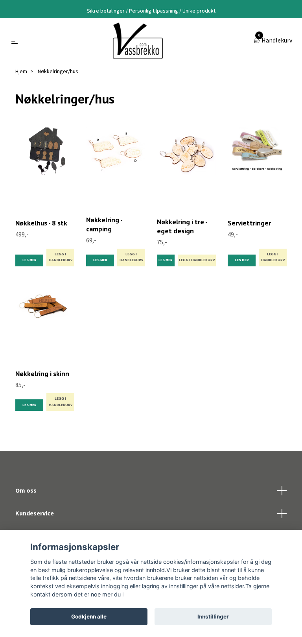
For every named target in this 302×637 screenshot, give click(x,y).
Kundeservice (34, 513)
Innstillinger (213, 616)
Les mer (29, 260)
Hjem (21, 71)
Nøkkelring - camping (104, 224)
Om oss (26, 490)
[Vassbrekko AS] (137, 41)
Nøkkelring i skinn (42, 373)
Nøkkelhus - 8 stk (41, 222)
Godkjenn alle (89, 616)
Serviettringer (249, 222)
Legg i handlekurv (60, 257)
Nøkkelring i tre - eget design (182, 226)
